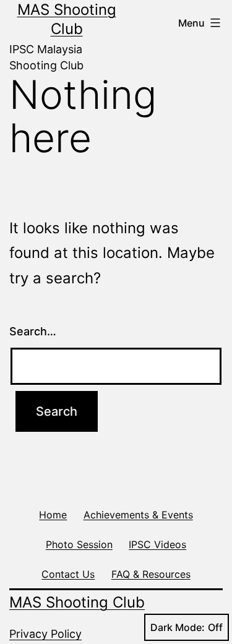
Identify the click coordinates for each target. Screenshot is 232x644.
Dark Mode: (177, 627)
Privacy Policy (45, 633)
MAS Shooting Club (77, 602)
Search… (32, 331)
